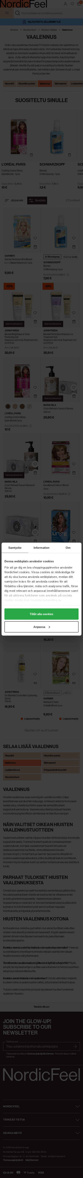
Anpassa (39, 626)
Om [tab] (68, 547)
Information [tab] (41, 547)
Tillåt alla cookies (41, 614)
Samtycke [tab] (15, 547)
